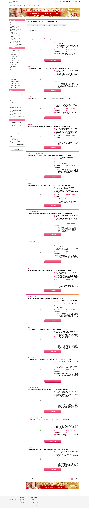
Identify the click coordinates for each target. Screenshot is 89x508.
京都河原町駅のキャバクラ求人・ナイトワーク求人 (16, 132)
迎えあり (14, 72)
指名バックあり (15, 85)
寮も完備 (14, 58)
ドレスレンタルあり (16, 62)
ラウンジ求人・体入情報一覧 (16, 98)
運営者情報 (32, 499)
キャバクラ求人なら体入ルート (14, 5)
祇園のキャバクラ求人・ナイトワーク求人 (16, 33)
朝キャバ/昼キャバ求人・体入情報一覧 (17, 104)
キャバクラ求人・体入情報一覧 (17, 95)
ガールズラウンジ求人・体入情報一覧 (16, 101)
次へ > (77, 478)
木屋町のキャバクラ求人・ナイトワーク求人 (16, 42)
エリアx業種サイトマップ (35, 502)
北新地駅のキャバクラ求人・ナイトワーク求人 (16, 126)
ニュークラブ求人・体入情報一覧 (16, 114)
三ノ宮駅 (68, 49)
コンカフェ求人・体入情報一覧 (17, 117)
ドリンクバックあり (16, 83)
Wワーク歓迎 (15, 64)
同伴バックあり (15, 87)
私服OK (13, 70)
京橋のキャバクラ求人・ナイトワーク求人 (16, 36)
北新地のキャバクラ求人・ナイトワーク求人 (16, 26)
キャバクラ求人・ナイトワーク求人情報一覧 (33, 5)
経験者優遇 (14, 79)
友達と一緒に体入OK (16, 77)
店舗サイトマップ (33, 500)
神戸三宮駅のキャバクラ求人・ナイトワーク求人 (16, 123)
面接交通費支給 (15, 75)
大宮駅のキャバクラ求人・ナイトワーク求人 (16, 129)
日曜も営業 (14, 68)
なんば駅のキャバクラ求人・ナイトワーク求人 (16, 142)
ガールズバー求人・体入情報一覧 (16, 111)
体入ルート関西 (22, 5)
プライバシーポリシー (34, 505)
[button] (46, 25)
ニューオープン (15, 73)
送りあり (14, 56)
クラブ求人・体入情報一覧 (17, 92)
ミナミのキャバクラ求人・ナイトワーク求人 (16, 30)
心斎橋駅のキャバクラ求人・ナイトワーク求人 (16, 139)
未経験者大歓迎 (15, 50)
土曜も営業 (14, 66)
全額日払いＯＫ (15, 52)
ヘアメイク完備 (15, 60)
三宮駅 (73, 251)
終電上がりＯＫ (15, 54)
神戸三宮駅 (73, 49)
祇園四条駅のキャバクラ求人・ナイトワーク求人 (16, 135)
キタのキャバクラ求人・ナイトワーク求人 (16, 39)
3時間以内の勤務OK (16, 81)
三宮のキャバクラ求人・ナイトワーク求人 (57, 25)
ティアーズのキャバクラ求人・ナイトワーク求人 (36, 25)
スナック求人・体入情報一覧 (16, 108)
